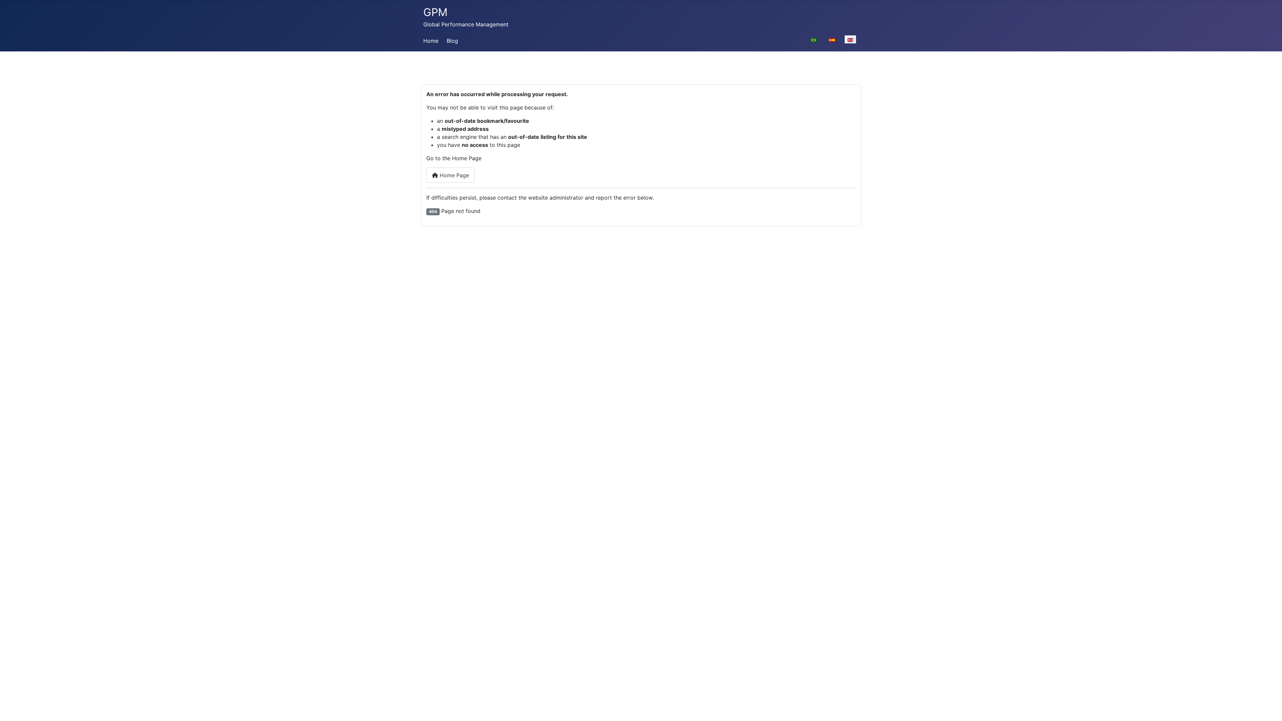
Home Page (453, 175)
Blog (452, 40)
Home (430, 40)
